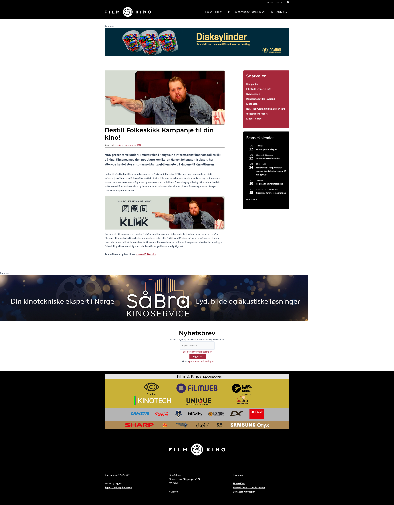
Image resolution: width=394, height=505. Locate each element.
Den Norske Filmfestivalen (268, 158)
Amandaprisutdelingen (266, 149)
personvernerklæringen (201, 361)
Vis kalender (251, 199)
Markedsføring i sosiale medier (249, 487)
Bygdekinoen (253, 93)
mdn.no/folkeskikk (146, 254)
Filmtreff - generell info (258, 88)
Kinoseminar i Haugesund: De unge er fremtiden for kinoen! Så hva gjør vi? (271, 171)
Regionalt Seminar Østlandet (269, 183)
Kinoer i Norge (253, 118)
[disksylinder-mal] (197, 41)
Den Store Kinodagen (244, 491)
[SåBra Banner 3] (154, 298)
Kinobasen (251, 103)
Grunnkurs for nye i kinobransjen (271, 192)
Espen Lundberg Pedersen (118, 487)
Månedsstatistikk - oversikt (260, 98)
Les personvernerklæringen (197, 351)
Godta (198, 361)
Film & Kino (239, 483)
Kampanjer (252, 84)
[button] (288, 2)
